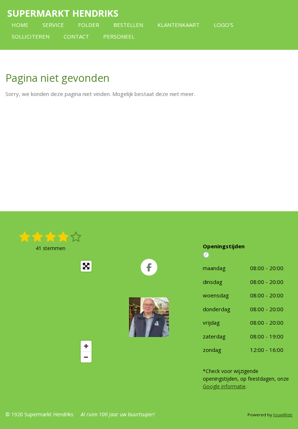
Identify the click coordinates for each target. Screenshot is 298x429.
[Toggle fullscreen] (86, 266)
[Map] (50, 311)
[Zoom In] (86, 346)
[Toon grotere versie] (149, 317)
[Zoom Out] (86, 357)
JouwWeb (283, 414)
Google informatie (224, 386)
